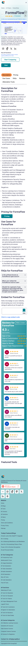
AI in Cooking (4, 538)
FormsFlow (16, 8)
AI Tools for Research (7, 596)
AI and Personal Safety (7, 550)
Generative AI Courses (7, 626)
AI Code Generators (6, 580)
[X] (21, 491)
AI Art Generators (5, 574)
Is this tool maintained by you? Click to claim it (13, 19)
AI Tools (8, 8)
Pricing (6, 216)
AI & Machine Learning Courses (9, 623)
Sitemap (3, 528)
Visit (6, 65)
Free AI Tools (4, 582)
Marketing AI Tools (6, 590)
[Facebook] (12, 491)
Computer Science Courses (8, 631)
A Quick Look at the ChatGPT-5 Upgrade (11, 536)
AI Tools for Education (7, 593)
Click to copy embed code (10, 317)
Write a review (20, 323)
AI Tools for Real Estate (7, 615)
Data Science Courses (7, 628)
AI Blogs (3, 506)
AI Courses (4, 511)
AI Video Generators (6, 568)
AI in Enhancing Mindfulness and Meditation (13, 541)
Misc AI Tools (4, 577)
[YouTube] (3, 491)
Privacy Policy (5, 525)
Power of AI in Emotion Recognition (10, 547)
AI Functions (4, 514)
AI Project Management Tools (9, 601)
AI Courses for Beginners (8, 634)
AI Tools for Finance (6, 598)
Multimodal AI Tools (6, 560)
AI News (3, 517)
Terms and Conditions (7, 522)
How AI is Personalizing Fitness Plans (11, 544)
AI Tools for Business (7, 612)
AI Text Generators (6, 566)
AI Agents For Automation (8, 610)
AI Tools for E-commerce (8, 607)
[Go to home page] (3, 2)
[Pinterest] (17, 491)
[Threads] (7, 496)
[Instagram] (7, 491)
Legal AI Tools (5, 604)
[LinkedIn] (3, 496)
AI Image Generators (6, 563)
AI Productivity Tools (6, 557)
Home (3, 8)
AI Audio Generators (6, 571)
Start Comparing (10, 60)
